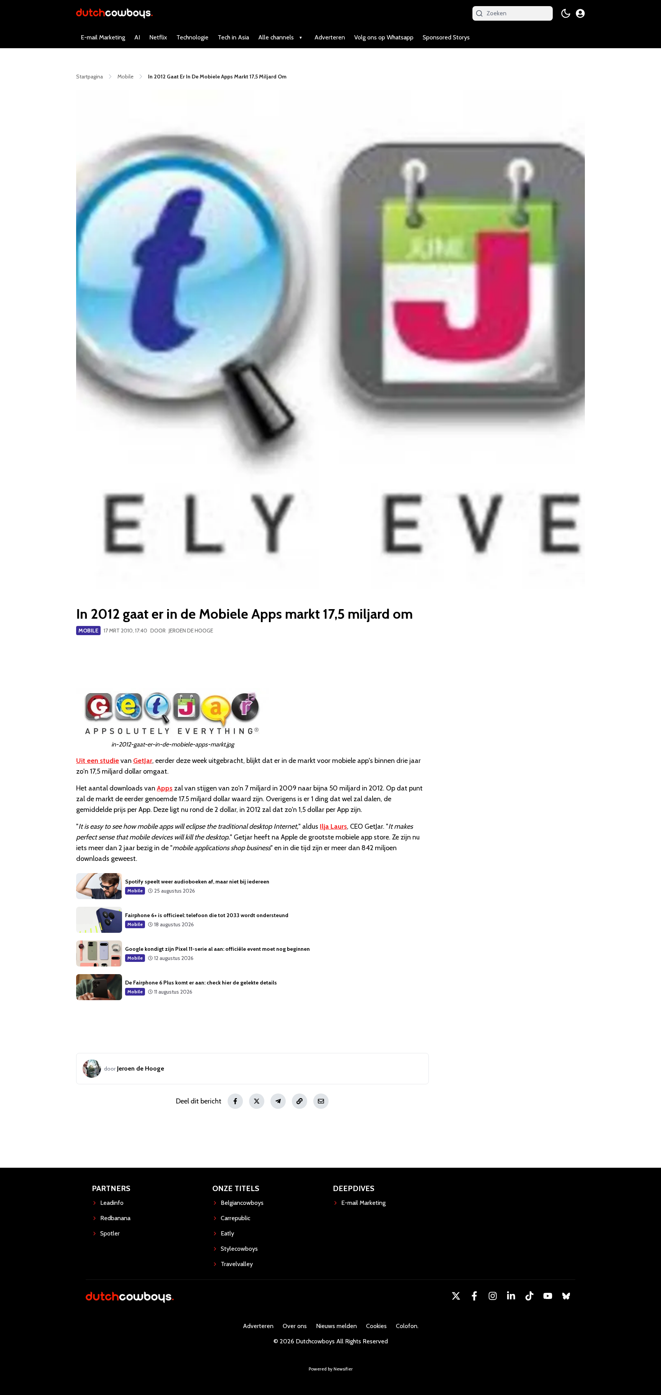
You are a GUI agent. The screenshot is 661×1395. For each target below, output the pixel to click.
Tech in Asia (233, 37)
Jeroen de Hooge (191, 630)
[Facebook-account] (474, 1295)
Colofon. (407, 1326)
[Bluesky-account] (566, 1295)
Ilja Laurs (333, 826)
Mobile (88, 630)
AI (137, 37)
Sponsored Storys (446, 37)
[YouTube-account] (547, 1295)
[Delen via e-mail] (321, 1101)
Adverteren (329, 37)
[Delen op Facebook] (235, 1101)
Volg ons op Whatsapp (384, 37)
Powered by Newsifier (331, 1369)
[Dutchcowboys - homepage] (114, 13)
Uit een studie (97, 760)
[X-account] (456, 1295)
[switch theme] (565, 13)
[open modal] (580, 13)
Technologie (192, 37)
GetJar (142, 760)
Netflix (158, 37)
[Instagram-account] (492, 1295)
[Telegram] (278, 1101)
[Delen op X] (256, 1101)
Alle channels (276, 37)
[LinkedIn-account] (511, 1295)
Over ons (295, 1326)
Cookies (376, 1326)
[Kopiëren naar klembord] (299, 1101)
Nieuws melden (336, 1326)
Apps (165, 788)
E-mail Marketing (103, 37)
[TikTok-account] (529, 1295)
